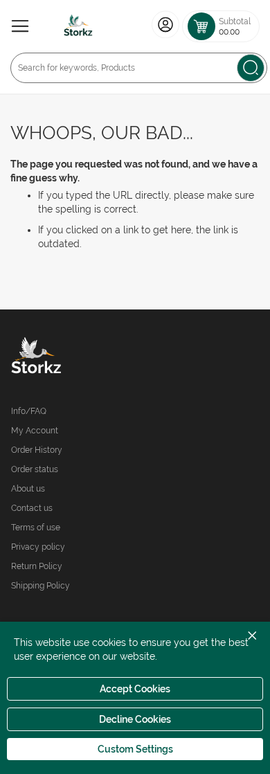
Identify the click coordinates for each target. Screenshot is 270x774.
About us (28, 489)
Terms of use (35, 527)
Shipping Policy (40, 586)
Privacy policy (38, 547)
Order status (34, 469)
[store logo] (78, 26)
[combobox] (138, 68)
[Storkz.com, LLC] (73, 357)
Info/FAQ (28, 411)
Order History (36, 450)
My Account (34, 430)
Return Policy (36, 566)
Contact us (32, 508)
